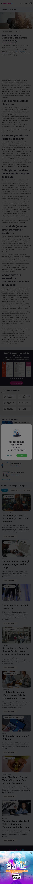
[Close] (31, 853)
